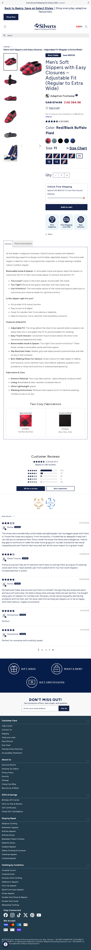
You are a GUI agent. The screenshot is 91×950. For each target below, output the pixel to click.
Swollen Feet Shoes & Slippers (14, 897)
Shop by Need (9, 818)
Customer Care (9, 720)
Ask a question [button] (60, 488)
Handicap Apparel (9, 854)
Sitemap (5, 780)
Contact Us (7, 730)
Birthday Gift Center (10, 800)
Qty (49, 175)
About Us (6, 759)
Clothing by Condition (13, 865)
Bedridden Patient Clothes (13, 839)
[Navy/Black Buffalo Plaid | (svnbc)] (72, 140)
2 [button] (42, 650)
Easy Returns (7, 741)
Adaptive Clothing (9, 823)
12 (49, 161)
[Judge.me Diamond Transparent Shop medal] (50, 502)
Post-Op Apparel (9, 886)
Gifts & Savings (9, 794)
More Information (23, 243)
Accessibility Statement (12, 753)
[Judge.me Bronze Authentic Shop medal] (38, 502)
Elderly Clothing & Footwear (14, 850)
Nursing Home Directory (12, 749)
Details (8, 243)
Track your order (9, 737)
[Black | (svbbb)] (60, 140)
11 (79, 156)
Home (7, 46)
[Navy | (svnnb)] (66, 140)
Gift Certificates (9, 808)
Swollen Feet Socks (10, 901)
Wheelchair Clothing (10, 905)
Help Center (7, 726)
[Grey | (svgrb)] (54, 140)
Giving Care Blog (9, 784)
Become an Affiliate (10, 788)
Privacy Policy (7, 772)
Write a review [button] (30, 488)
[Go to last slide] (2, 2)
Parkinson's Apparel (10, 882)
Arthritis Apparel (9, 831)
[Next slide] (88, 2)
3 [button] (46, 650)
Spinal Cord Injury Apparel (12, 889)
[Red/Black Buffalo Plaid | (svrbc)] (48, 140)
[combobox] (45, 35)
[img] (8, 523)
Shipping (5, 733)
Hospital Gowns (9, 870)
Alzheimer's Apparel (10, 827)
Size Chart (6, 745)
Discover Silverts (9, 765)
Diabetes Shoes (8, 843)
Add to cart (66, 207)
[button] (5, 26)
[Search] (4, 35)
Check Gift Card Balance (12, 811)
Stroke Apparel (8, 893)
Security (5, 776)
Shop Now (11, 17)
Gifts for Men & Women (12, 804)
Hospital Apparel (9, 858)
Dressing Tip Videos (10, 769)
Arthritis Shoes (8, 835)
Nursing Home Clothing (12, 878)
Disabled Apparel (9, 847)
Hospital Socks (8, 874)
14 (65, 162)
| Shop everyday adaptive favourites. (45, 10)
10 (72, 156)
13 (56, 161)
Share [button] (50, 234)
